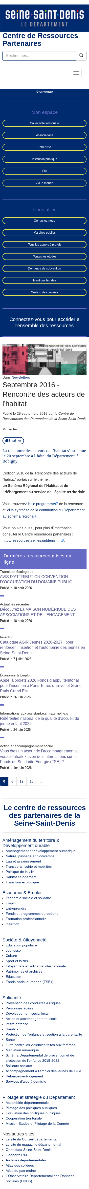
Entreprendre (16, 908)
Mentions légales (44, 280)
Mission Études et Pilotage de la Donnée (37, 1123)
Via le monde (44, 183)
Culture (11, 956)
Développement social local (27, 1013)
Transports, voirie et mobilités (29, 866)
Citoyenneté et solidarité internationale (36, 966)
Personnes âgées (19, 1008)
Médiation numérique (22, 1050)
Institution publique (44, 159)
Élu (44, 171)
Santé (10, 1040)
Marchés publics (45, 232)
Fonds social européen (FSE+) (30, 982)
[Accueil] (44, 18)
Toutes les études (44, 256)
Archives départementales (26, 1160)
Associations (44, 135)
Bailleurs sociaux (19, 1066)
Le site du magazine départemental (33, 1144)
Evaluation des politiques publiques (33, 1113)
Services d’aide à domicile (26, 1081)
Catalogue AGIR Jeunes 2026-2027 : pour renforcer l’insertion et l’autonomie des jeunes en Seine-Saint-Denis (42, 647)
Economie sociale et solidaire (28, 898)
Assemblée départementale (27, 1103)
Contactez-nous (44, 220)
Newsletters (21, 377)
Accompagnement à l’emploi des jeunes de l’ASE (44, 1071)
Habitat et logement (21, 877)
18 (32, 781)
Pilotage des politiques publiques (31, 1108)
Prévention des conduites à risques (33, 1003)
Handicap (13, 1029)
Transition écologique (22, 882)
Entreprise (44, 147)
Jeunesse (13, 950)
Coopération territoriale (24, 1118)
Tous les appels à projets (44, 244)
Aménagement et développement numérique (41, 851)
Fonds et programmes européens (32, 914)
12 (21, 781)
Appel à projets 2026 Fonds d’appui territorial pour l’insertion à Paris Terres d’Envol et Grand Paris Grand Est (41, 685)
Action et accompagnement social (32, 1019)
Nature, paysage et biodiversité (30, 856)
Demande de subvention (44, 268)
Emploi (11, 903)
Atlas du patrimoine (21, 1171)
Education (13, 977)
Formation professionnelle (26, 919)
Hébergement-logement (24, 1076)
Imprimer (14, 440)
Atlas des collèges (20, 1165)
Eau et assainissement (23, 861)
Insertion (12, 924)
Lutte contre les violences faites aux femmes (40, 1045)
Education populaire (21, 945)
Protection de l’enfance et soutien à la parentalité (44, 1034)
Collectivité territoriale (44, 123)
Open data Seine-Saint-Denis (28, 1150)
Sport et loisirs (17, 961)
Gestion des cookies (44, 292)
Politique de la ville (20, 872)
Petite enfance (17, 1024)
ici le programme (41, 504)
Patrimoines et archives (24, 971)
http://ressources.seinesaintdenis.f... (31, 540)
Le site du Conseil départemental (31, 1139)
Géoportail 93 (16, 1155)
